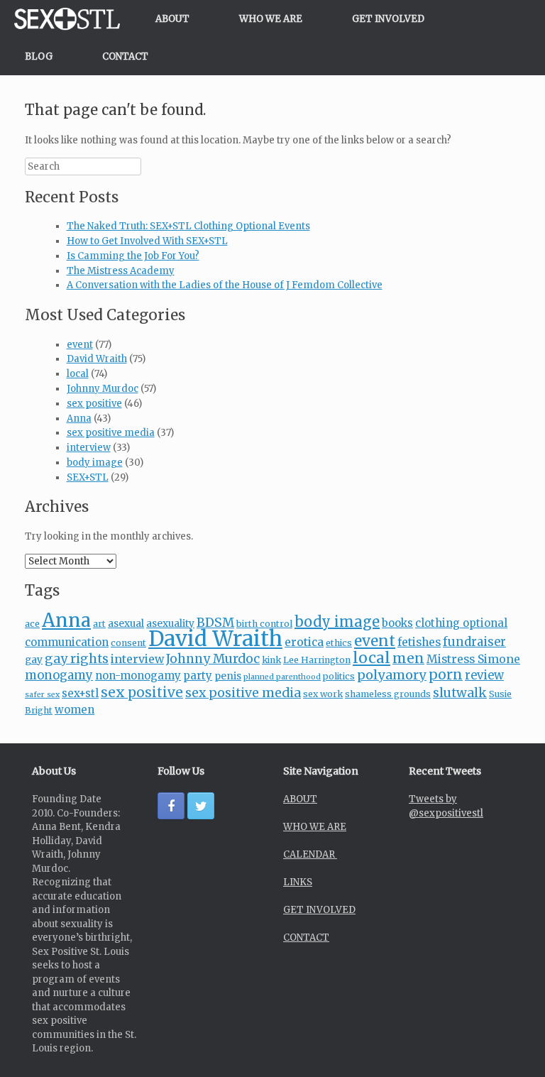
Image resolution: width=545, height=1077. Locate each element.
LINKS (297, 882)
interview (89, 448)
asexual (126, 623)
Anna (79, 418)
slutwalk (460, 693)
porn (446, 674)
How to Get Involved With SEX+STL (147, 241)
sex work (323, 694)
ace (32, 623)
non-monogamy (138, 675)
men (408, 658)
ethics (339, 643)
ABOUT (172, 19)
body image (95, 463)
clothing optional (461, 623)
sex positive (94, 404)
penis (227, 675)
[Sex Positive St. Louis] (67, 19)
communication (67, 642)
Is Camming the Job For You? (133, 256)
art (99, 623)
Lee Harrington (317, 660)
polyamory (391, 675)
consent (128, 643)
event (80, 345)
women (74, 709)
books (397, 623)
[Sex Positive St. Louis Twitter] (200, 805)
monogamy (59, 675)
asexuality (170, 623)
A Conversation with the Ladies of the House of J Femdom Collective (224, 285)
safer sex (42, 694)
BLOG (39, 56)
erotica (304, 642)
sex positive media (111, 433)
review (484, 675)
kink (271, 660)
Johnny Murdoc (102, 389)
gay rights (77, 659)
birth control (264, 623)
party (197, 675)
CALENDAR (310, 854)
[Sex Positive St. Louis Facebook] (171, 805)
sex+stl (80, 693)
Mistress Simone (473, 659)
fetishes (419, 642)
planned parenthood (282, 677)
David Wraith (97, 359)
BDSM (215, 622)
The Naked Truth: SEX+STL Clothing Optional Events (188, 226)
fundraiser (474, 642)
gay (34, 659)
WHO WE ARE (270, 19)
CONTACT (125, 56)
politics (339, 676)
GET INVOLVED (388, 19)
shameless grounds (388, 694)
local (78, 374)
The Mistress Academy (121, 271)
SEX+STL (88, 477)
